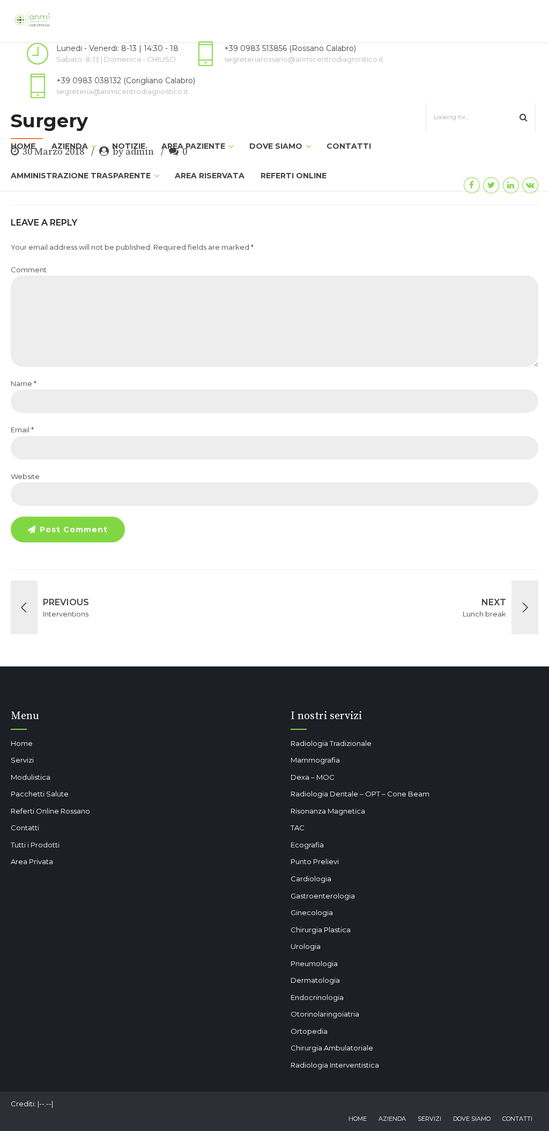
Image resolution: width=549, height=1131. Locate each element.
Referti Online (294, 175)
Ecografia (307, 844)
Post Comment (74, 529)
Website (25, 476)
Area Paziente (193, 146)
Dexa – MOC (313, 777)
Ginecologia (312, 912)
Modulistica (30, 777)
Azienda (69, 146)
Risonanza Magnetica (328, 811)
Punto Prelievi (315, 861)
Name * (23, 383)
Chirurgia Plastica (321, 929)
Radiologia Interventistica (335, 1065)
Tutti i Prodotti (35, 844)
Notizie (128, 146)
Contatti (349, 146)
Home (23, 146)
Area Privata (32, 861)
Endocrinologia (317, 997)
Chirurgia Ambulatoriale (332, 1047)
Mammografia (315, 760)
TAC (298, 827)
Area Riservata (209, 175)
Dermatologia (315, 980)
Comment (29, 269)
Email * (22, 429)
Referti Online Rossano (50, 811)
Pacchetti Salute (40, 793)
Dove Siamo (275, 146)
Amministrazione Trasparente (81, 175)
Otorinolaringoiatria (325, 1014)
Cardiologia (311, 878)
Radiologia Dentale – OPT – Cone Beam (360, 793)
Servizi (22, 760)
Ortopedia (309, 1031)
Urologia (306, 946)
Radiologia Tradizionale (331, 743)
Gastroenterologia (323, 895)
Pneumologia (314, 963)
